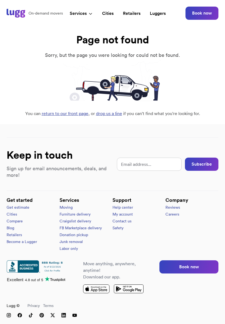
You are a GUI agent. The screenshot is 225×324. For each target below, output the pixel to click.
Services (78, 13)
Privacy (33, 305)
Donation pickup (74, 234)
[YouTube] (74, 315)
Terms (48, 305)
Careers (172, 214)
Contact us (122, 221)
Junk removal (71, 241)
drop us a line (109, 113)
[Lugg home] (16, 13)
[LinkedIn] (63, 315)
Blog (10, 227)
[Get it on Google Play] (129, 288)
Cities (108, 13)
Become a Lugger (22, 241)
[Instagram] (9, 315)
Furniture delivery (75, 214)
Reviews (172, 207)
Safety (118, 227)
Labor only (69, 248)
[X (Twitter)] (52, 315)
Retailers (131, 13)
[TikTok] (31, 315)
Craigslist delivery (75, 221)
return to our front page (65, 113)
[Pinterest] (42, 315)
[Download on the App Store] (96, 288)
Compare (15, 221)
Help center (123, 207)
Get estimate (18, 207)
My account (123, 214)
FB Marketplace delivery (81, 227)
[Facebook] (20, 315)
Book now (202, 13)
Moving (66, 207)
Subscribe (202, 164)
